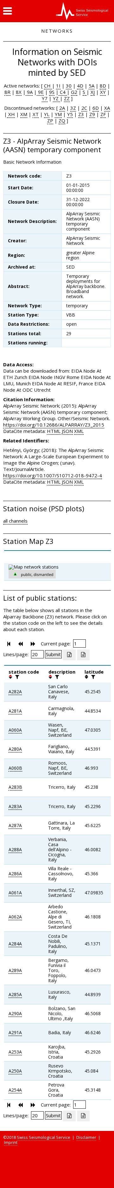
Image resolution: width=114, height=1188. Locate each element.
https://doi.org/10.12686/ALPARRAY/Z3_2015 (53, 424)
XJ (93, 92)
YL (46, 114)
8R (7, 92)
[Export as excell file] (69, 654)
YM (58, 114)
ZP (50, 120)
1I (58, 85)
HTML (53, 431)
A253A (15, 1052)
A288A (15, 849)
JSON (67, 431)
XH (11, 114)
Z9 (92, 114)
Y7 (45, 98)
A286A (15, 874)
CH (48, 85)
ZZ (67, 98)
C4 (63, 92)
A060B (15, 768)
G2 (74, 92)
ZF (103, 114)
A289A (15, 970)
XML (79, 431)
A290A (15, 1013)
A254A (15, 1090)
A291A (15, 1032)
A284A (15, 944)
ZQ (62, 120)
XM (23, 114)
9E (40, 92)
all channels (15, 521)
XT (36, 114)
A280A (15, 749)
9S (51, 92)
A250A (15, 1071)
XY (103, 92)
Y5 (70, 114)
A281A (15, 711)
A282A (15, 692)
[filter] (16, 677)
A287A (15, 825)
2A (62, 108)
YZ (56, 98)
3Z (73, 108)
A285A (15, 994)
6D (95, 108)
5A (91, 85)
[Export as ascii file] (83, 654)
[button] (7, 11)
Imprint (10, 1142)
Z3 (81, 114)
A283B (15, 787)
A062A (15, 917)
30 (69, 85)
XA (107, 108)
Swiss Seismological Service (43, 1137)
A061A (15, 893)
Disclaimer (86, 1137)
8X (19, 92)
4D (80, 85)
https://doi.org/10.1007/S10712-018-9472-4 (52, 475)
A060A (15, 730)
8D (103, 85)
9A (29, 92)
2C (84, 108)
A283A (15, 806)
